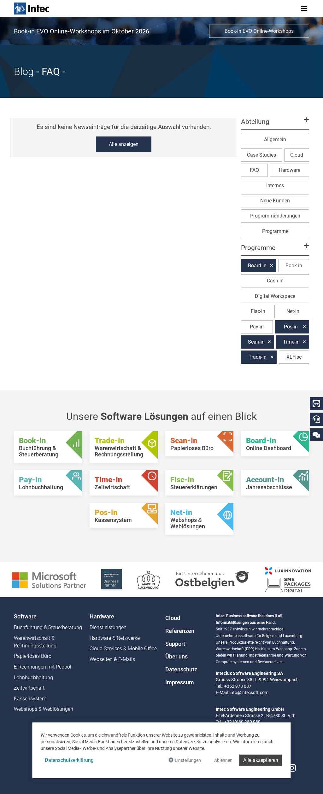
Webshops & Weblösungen (43, 709)
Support (175, 644)
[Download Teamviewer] (316, 403)
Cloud (296, 155)
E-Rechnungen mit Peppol (42, 667)
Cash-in (275, 281)
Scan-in (256, 342)
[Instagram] (292, 768)
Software (25, 616)
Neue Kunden (275, 201)
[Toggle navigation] (304, 8)
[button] (275, 124)
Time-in (291, 342)
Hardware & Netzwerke (115, 638)
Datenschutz (181, 669)
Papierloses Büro (32, 656)
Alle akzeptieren (260, 760)
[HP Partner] (111, 579)
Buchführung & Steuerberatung (48, 627)
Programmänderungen (275, 216)
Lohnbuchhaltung (33, 678)
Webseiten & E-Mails (112, 659)
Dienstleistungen (108, 627)
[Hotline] (316, 419)
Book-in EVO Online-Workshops (259, 31)
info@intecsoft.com (249, 692)
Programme (275, 231)
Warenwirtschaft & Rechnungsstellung (35, 642)
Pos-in (291, 327)
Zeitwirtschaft (29, 688)
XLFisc (294, 357)
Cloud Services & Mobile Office (123, 649)
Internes (275, 185)
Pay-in (257, 327)
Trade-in (258, 357)
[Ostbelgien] (212, 579)
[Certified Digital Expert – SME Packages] (288, 579)
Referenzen (179, 631)
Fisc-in (258, 311)
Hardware (289, 170)
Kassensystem (30, 699)
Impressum (179, 682)
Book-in (293, 266)
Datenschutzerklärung (69, 760)
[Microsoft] (49, 579)
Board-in (257, 266)
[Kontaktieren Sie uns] (316, 434)
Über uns (176, 656)
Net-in (292, 311)
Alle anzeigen (123, 144)
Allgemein (275, 139)
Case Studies (261, 155)
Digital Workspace (275, 296)
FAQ (254, 170)
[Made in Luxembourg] (148, 579)
